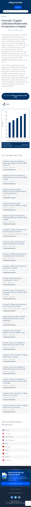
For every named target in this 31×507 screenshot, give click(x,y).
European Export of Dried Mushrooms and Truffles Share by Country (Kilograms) (14, 191)
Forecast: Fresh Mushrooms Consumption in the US (12, 279)
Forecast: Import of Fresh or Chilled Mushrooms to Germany (15, 406)
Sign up (18, 7)
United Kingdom (10, 440)
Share (7, 104)
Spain (6, 450)
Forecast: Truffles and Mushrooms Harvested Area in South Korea (14, 255)
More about (15, 96)
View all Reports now (15, 483)
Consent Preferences (15, 493)
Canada (7, 433)
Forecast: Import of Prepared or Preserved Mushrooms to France (14, 368)
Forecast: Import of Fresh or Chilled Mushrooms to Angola (15, 356)
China (7, 453)
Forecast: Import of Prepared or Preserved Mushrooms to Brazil (14, 243)
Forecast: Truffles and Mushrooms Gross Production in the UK (14, 231)
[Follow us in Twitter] (15, 497)
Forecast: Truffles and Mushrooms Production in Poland (14, 267)
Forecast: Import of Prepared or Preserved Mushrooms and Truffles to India (15, 217)
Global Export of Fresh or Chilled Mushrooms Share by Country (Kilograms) (14, 318)
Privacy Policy (15, 489)
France (7, 430)
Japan (7, 457)
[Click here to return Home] (16, 2)
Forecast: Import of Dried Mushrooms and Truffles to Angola (15, 204)
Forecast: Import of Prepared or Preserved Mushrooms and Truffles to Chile (15, 177)
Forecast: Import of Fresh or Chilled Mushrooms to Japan (15, 394)
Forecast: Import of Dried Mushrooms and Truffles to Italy (14, 332)
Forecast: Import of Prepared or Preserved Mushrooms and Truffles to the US (15, 163)
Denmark (8, 460)
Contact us (15, 469)
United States (9, 437)
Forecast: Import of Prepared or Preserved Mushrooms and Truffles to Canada (15, 381)
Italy (6, 443)
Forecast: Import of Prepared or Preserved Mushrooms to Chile (14, 344)
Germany (8, 447)
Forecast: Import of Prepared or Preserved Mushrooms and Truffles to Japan (15, 292)
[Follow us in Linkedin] (19, 497)
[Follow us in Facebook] (12, 497)
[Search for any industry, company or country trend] (4, 11)
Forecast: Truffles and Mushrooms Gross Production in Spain (14, 305)
